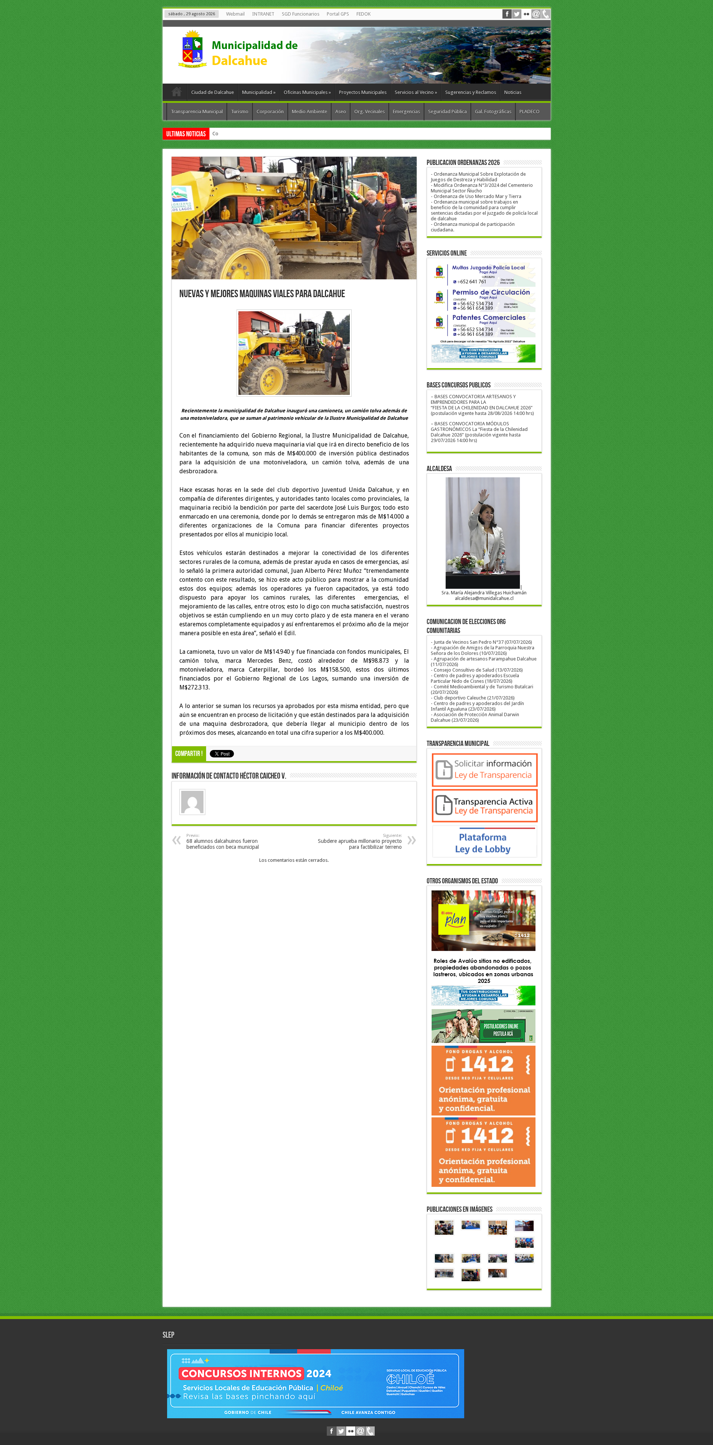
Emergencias (406, 111)
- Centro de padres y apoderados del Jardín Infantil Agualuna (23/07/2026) (477, 706)
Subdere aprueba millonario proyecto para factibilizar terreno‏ (360, 841)
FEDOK (363, 14)
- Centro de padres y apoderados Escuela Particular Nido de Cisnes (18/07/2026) (475, 678)
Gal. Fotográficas (493, 111)
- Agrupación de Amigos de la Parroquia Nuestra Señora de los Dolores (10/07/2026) (482, 650)
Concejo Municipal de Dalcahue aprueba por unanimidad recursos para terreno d (298, 133)
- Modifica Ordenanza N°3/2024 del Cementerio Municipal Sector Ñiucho (482, 188)
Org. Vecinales (369, 111)
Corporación (270, 111)
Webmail (235, 14)
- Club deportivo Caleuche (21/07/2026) (473, 698)
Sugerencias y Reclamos (470, 92)
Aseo (340, 111)
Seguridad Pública (447, 111)
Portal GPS (338, 14)
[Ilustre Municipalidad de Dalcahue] (251, 65)
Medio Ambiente (309, 111)
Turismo (239, 111)
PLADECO (530, 111)
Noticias (512, 92)
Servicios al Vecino (416, 92)
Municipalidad (259, 92)
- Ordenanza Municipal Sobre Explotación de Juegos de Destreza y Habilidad (478, 176)
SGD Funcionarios (300, 14)
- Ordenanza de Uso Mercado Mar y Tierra (476, 196)
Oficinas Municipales (307, 92)
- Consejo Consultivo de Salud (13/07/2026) (477, 670)
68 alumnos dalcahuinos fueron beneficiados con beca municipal (222, 841)
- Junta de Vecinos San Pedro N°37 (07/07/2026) (481, 642)
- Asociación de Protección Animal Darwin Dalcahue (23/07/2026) (475, 717)
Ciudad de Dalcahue (212, 92)
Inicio (176, 93)
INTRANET (263, 14)
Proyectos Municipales (363, 92)
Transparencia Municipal (197, 111)
